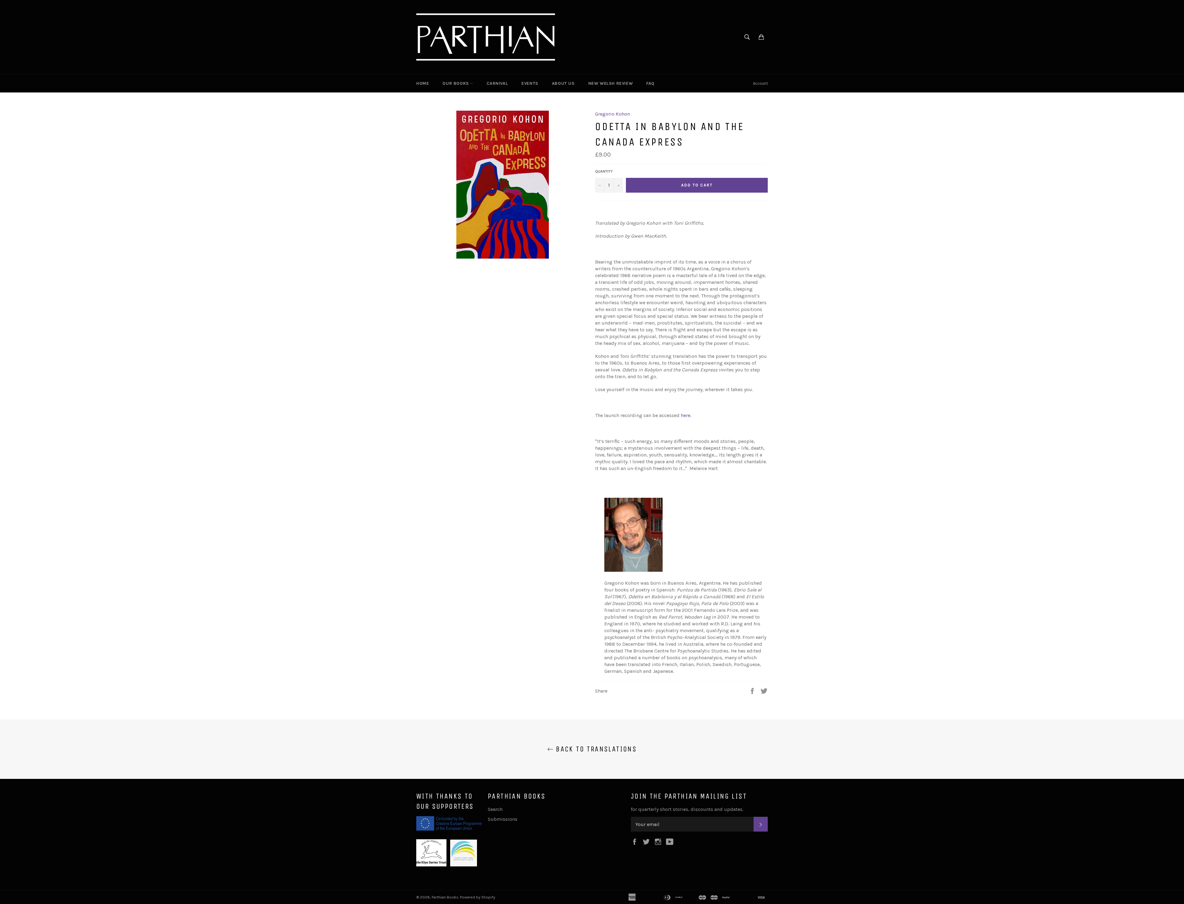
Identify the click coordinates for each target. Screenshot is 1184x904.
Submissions (502, 819)
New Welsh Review (610, 83)
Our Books (456, 83)
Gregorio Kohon (612, 114)
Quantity (604, 171)
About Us (563, 83)
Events (529, 83)
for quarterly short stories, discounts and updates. (687, 809)
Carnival (497, 83)
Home (422, 83)
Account (760, 83)
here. (686, 415)
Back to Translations (595, 749)
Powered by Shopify (477, 897)
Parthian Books (445, 897)
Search (495, 809)
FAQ (650, 83)
